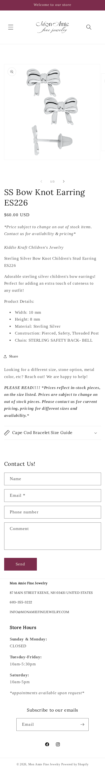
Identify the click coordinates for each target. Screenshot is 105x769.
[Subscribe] (82, 724)
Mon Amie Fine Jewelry (44, 764)
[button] (11, 27)
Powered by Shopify (75, 764)
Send (20, 564)
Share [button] (13, 356)
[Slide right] (63, 181)
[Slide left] (41, 181)
